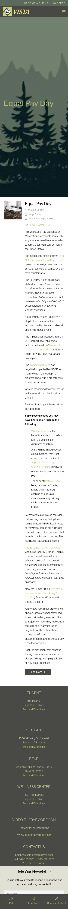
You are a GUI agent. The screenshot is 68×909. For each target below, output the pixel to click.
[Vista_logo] (17, 11)
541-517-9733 (26, 859)
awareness (34, 218)
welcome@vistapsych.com (37, 854)
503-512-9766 (46, 859)
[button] (64, 12)
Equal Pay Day (38, 203)
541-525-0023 (37, 863)
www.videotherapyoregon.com (34, 834)
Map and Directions (34, 709)
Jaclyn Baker (34, 214)
